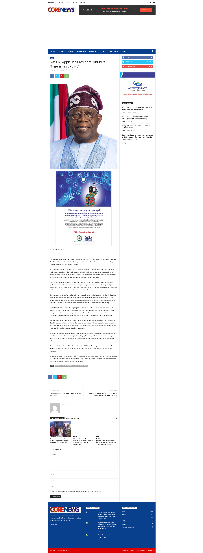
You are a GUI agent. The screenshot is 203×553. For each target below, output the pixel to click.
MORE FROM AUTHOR (72, 418)
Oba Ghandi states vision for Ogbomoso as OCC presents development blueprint (137, 136)
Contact (82, 2)
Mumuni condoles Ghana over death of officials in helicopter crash (137, 108)
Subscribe (148, 66)
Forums (74, 2)
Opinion (92, 51)
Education (81, 51)
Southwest (113, 51)
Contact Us (150, 550)
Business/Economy (66, 51)
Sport (123, 51)
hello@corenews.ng (63, 524)
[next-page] (116, 418)
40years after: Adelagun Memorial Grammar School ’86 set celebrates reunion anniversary (83, 441)
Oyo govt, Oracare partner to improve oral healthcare (136, 127)
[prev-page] (114, 418)
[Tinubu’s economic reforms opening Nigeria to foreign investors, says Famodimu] (60, 429)
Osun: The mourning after (106, 535)
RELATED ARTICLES (57, 418)
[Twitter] (150, 2)
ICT (98, 436)
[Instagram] (147, 2)
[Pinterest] (62, 76)
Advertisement (141, 550)
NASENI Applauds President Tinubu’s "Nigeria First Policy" (71, 365)
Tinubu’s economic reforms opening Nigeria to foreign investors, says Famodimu (59, 440)
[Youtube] (154, 2)
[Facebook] (144, 2)
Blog (68, 2)
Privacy (132, 550)
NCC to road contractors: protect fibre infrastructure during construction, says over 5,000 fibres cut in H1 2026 (106, 441)
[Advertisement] (102, 33)
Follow (149, 62)
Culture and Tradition (128, 527)
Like (151, 57)
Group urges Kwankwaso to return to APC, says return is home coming (136, 117)
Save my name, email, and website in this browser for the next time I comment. (76, 491)
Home (53, 51)
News (56, 56)
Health (124, 524)
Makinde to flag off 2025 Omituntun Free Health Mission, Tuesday (103, 394)
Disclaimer (125, 550)
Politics (102, 51)
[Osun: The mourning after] (91, 538)
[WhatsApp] (66, 76)
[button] (152, 51)
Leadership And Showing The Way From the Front (65, 394)
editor (53, 70)
